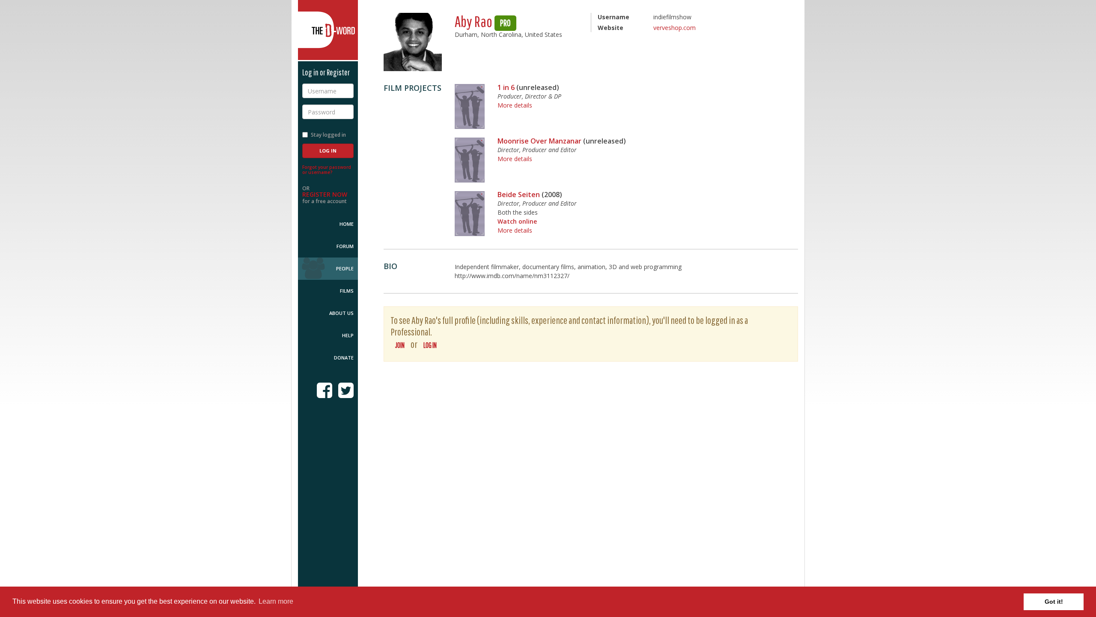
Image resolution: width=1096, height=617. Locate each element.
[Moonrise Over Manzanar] (470, 160)
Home (347, 224)
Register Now (324, 194)
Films (347, 291)
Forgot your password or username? (326, 169)
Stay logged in (328, 134)
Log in (430, 345)
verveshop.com (674, 28)
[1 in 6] (470, 106)
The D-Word (328, 30)
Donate (344, 357)
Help (348, 335)
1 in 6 (506, 87)
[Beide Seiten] (470, 213)
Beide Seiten (518, 194)
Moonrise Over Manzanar (539, 141)
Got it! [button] (1054, 601)
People (345, 268)
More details (514, 105)
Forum (345, 246)
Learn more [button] (276, 601)
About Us (341, 313)
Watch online (517, 221)
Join (400, 345)
